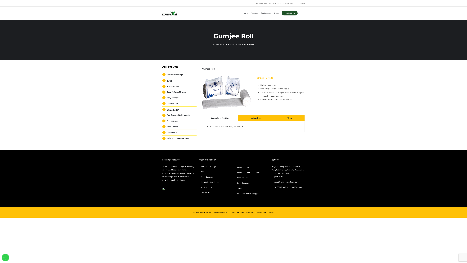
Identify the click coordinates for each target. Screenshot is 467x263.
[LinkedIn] (282, 197)
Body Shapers (173, 98)
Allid (202, 172)
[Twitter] (276, 197)
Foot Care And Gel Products (178, 115)
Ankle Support (173, 86)
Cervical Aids (172, 103)
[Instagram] (279, 197)
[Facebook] (272, 197)
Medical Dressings (175, 75)
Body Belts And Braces (176, 92)
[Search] (301, 13)
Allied (169, 80)
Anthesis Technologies (265, 212)
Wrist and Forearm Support (178, 138)
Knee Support (172, 127)
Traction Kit (172, 132)
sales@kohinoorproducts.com (294, 3)
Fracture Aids (172, 121)
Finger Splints (173, 109)
